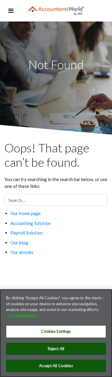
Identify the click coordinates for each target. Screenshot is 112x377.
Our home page (25, 213)
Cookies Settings (56, 331)
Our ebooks (21, 252)
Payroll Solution (26, 232)
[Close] (102, 298)
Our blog (19, 242)
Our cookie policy (22, 315)
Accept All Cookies (56, 365)
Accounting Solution (30, 223)
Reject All (56, 348)
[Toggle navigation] (10, 10)
